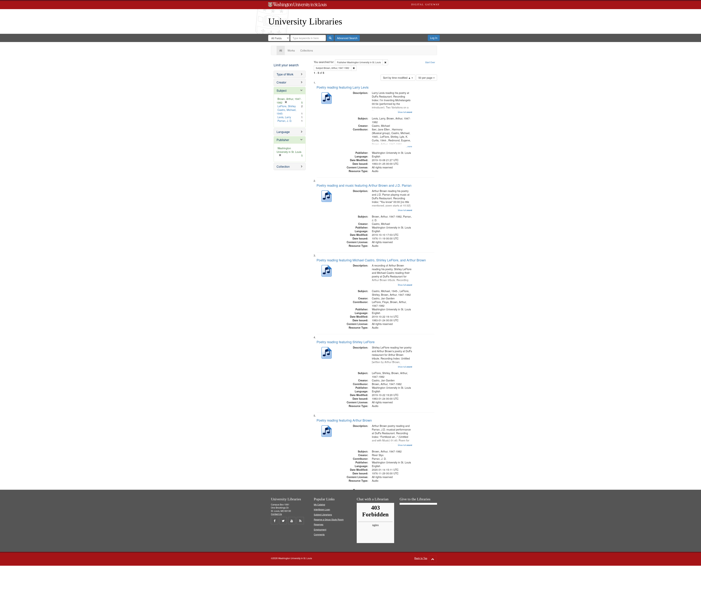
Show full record (405, 112)
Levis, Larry (284, 117)
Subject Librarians (323, 514)
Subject (281, 90)
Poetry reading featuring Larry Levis (343, 87)
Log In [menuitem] (433, 38)
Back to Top (420, 558)
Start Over (430, 62)
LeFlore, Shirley (286, 106)
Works (291, 50)
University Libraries (305, 21)
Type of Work (285, 74)
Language (283, 132)
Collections (306, 50)
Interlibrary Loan (322, 509)
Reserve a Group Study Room (329, 519)
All (280, 50)
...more (409, 146)
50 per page (425, 77)
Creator (281, 82)
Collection (283, 166)
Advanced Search (347, 38)
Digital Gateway (425, 4)
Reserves (318, 524)
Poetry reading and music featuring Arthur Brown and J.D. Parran (364, 185)
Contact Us (276, 513)
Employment (320, 529)
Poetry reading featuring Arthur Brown (344, 420)
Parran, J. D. (284, 121)
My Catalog (319, 504)
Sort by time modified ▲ (397, 77)
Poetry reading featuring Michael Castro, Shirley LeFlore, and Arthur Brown (371, 260)
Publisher (283, 140)
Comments (319, 534)
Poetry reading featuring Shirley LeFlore (346, 341)
